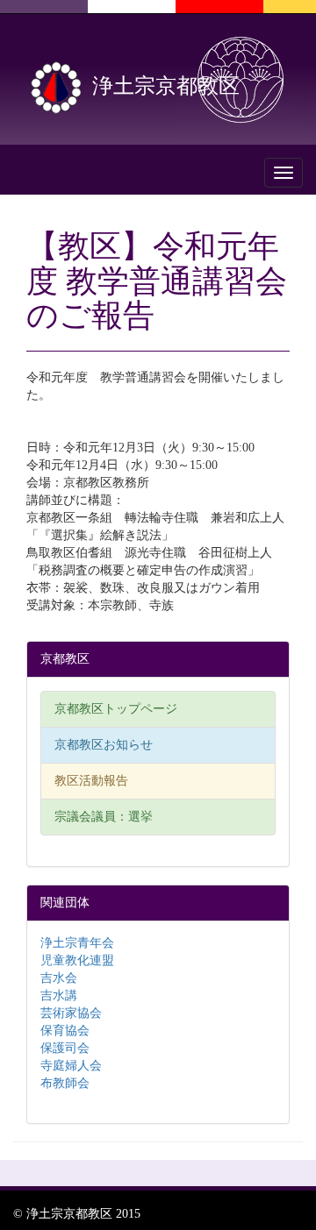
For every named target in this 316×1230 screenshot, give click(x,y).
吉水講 (58, 995)
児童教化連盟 (77, 960)
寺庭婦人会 (71, 1065)
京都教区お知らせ (103, 744)
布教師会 (65, 1083)
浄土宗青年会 (77, 942)
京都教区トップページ (115, 708)
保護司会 (65, 1048)
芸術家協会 (71, 1013)
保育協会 (65, 1030)
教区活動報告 (91, 780)
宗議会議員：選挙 (103, 816)
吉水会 (58, 978)
